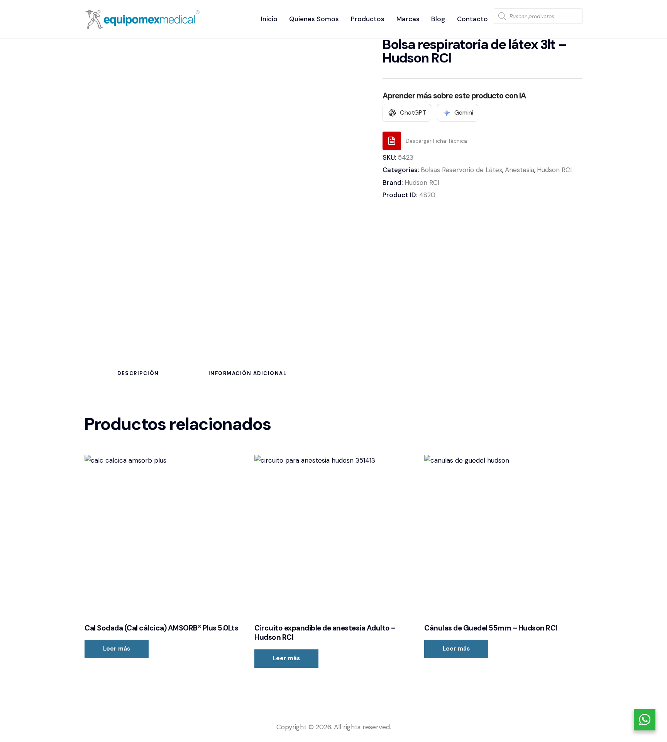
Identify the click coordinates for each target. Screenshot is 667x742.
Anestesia (519, 170)
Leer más (116, 648)
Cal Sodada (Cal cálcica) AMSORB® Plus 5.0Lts (161, 628)
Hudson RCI (554, 170)
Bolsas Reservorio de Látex (461, 170)
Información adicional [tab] (247, 373)
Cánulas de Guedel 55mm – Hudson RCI (490, 628)
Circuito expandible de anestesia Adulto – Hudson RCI (325, 633)
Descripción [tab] (138, 373)
